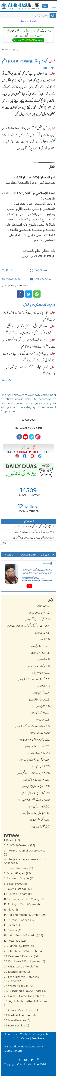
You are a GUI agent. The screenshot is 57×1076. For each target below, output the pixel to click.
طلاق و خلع (41, 712)
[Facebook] (20, 294)
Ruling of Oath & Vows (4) (22, 904)
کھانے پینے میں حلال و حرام (34, 793)
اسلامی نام (41, 766)
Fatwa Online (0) (16, 1025)
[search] (53, 15)
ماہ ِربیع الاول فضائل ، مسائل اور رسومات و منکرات (33, 537)
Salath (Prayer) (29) (17, 873)
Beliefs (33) (12, 840)
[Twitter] (28, 294)
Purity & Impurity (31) (18, 868)
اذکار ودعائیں (39, 806)
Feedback (38, 1038)
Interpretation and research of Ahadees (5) (24, 861)
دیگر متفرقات (39, 819)
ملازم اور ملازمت (18, 49)
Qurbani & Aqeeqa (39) (20, 920)
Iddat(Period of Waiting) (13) (23, 935)
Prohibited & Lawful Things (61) (26, 990)
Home (5, 49)
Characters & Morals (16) (21, 966)
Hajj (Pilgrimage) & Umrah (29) (25, 914)
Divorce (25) (13, 930)
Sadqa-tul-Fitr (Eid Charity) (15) (24, 899)
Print (8, 270)
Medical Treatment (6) (20, 1015)
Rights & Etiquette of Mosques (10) (25, 1003)
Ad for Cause (21, 1038)
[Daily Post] (28, 451)
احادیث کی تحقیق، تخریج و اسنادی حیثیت (28, 625)
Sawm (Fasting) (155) (18, 888)
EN (44, 6)
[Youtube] (25, 437)
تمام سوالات (7, 380)
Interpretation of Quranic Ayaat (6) (25, 852)
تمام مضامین (6, 543)
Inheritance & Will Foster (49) (24, 951)
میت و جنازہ (40, 732)
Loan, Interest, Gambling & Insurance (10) (22, 978)
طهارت (42, 632)
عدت (43, 719)
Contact (25, 1034)
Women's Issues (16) (18, 985)
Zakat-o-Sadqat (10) (18, 894)
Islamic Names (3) (17, 971)
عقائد (43, 605)
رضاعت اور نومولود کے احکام (32, 726)
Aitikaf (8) (11, 909)
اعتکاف (42, 686)
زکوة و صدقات (38, 666)
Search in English (28, 21)
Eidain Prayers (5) (16, 883)
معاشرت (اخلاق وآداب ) (34, 759)
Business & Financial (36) (21, 956)
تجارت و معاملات (37, 746)
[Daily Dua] (28, 470)
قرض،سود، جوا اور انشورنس (33, 773)
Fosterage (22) (15, 940)
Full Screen (41, 270)
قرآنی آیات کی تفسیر (37, 619)
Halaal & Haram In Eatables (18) (25, 996)
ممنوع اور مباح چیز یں (36, 786)
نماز (44, 639)
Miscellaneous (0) (17, 1020)
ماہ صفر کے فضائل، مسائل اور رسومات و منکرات (34, 532)
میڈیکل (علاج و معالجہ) (35, 813)
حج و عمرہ (41, 692)
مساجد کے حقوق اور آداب (34, 799)
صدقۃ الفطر (41, 672)
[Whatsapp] (37, 294)
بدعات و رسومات (39, 612)
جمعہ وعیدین (40, 652)
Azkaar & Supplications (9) (22, 1010)
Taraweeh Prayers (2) (18, 878)
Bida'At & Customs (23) (19, 845)
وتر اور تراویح (40, 646)
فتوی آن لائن (40, 826)
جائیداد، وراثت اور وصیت (34, 739)
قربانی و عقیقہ (39, 699)
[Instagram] (38, 1059)
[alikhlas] (19, 6)
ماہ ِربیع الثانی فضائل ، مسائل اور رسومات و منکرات (34, 526)
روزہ (44, 659)
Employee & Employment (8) (24, 961)
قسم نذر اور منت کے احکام (34, 679)
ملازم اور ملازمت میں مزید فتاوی (39, 305)
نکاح (43, 706)
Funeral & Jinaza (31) (19, 945)
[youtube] (28, 576)
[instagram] (38, 437)
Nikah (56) (12, 925)
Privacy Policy (41, 1034)
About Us (11, 1034)
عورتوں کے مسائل (36, 779)
